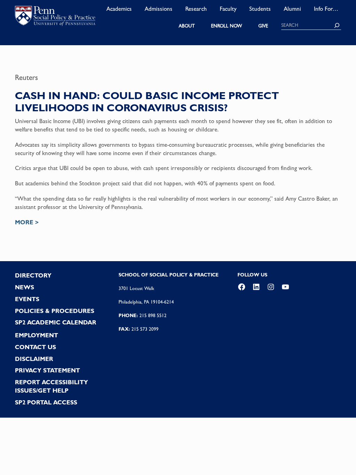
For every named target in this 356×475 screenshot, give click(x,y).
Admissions (158, 8)
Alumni (292, 8)
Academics (119, 8)
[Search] (337, 25)
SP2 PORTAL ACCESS (46, 402)
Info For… (326, 8)
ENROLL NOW (226, 26)
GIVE (263, 26)
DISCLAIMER (34, 358)
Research (196, 8)
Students (260, 8)
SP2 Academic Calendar (55, 322)
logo (55, 17)
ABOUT (187, 26)
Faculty (228, 8)
